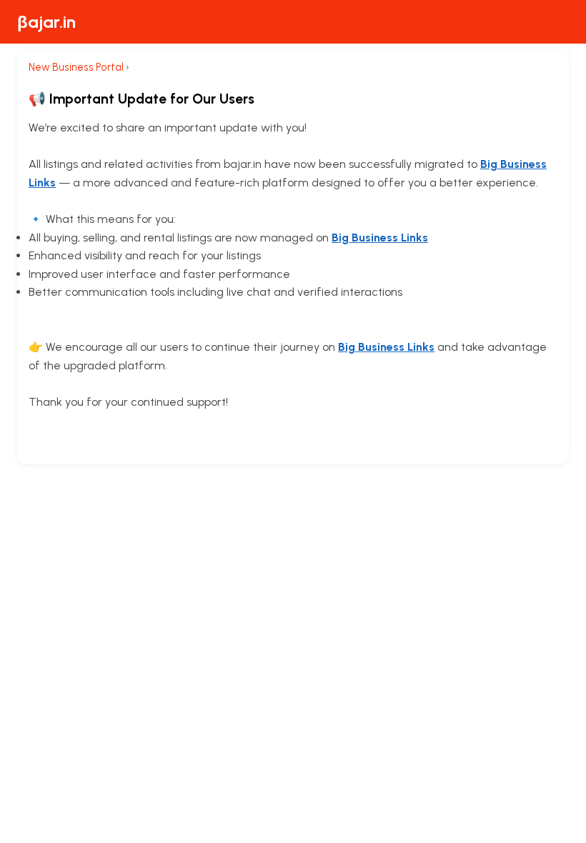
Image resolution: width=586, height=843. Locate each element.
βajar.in (46, 21)
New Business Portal (76, 67)
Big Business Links (380, 237)
